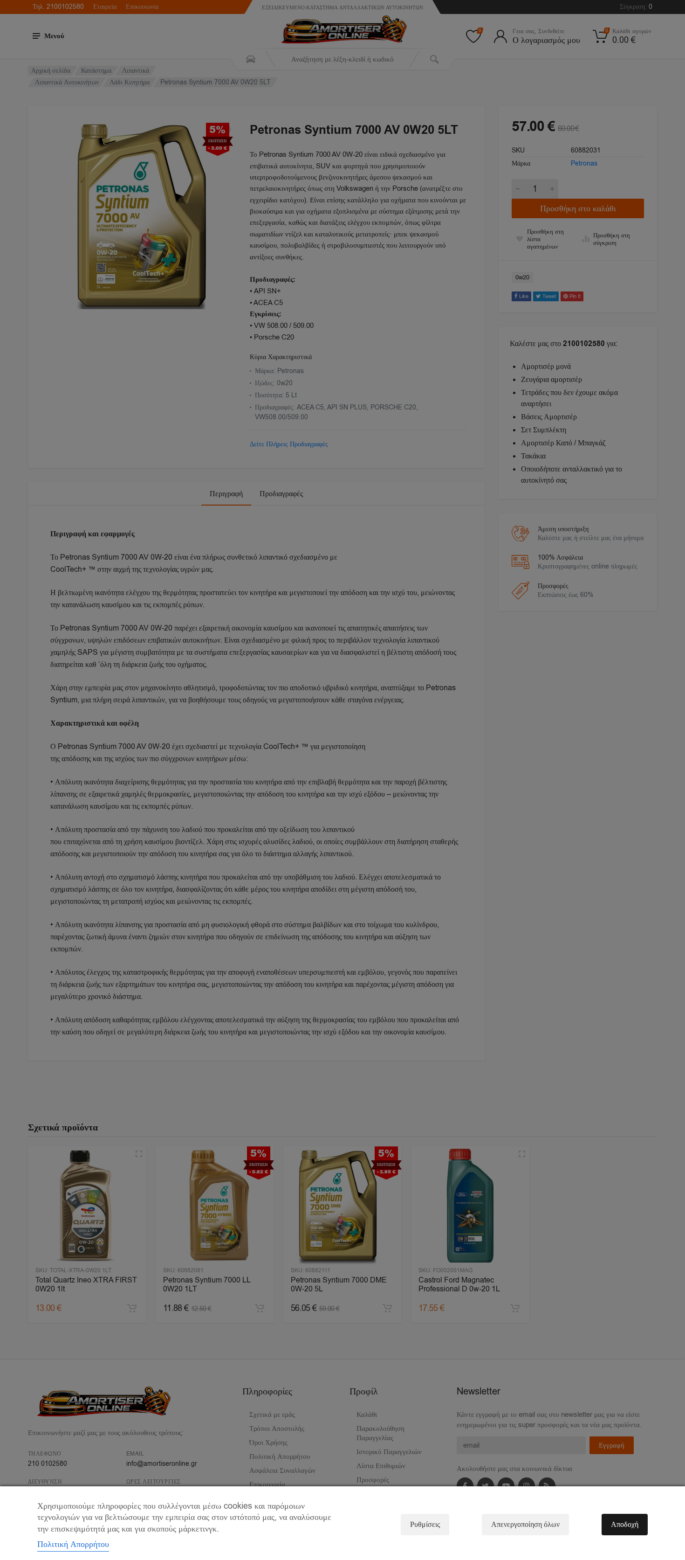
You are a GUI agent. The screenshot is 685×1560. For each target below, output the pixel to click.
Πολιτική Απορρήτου (73, 1544)
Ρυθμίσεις (425, 1524)
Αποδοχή (624, 1524)
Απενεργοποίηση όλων (525, 1524)
